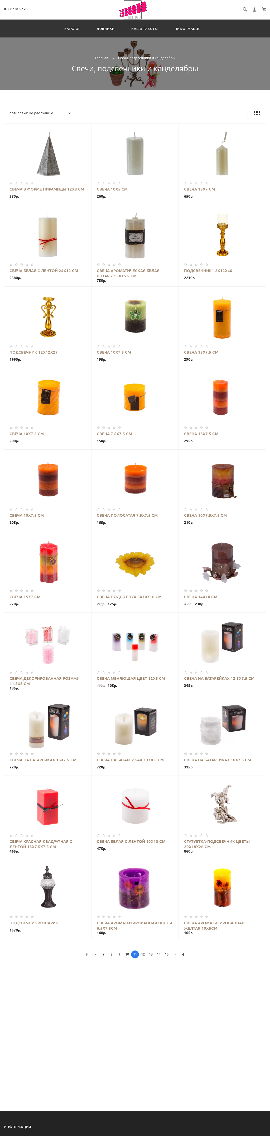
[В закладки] (85, 128)
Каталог (72, 28)
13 (151, 954)
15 (166, 954)
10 (127, 954)
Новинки (106, 28)
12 (143, 954)
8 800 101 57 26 (15, 9)
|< (87, 954)
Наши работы (144, 28)
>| (182, 954)
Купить (47, 154)
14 (159, 954)
